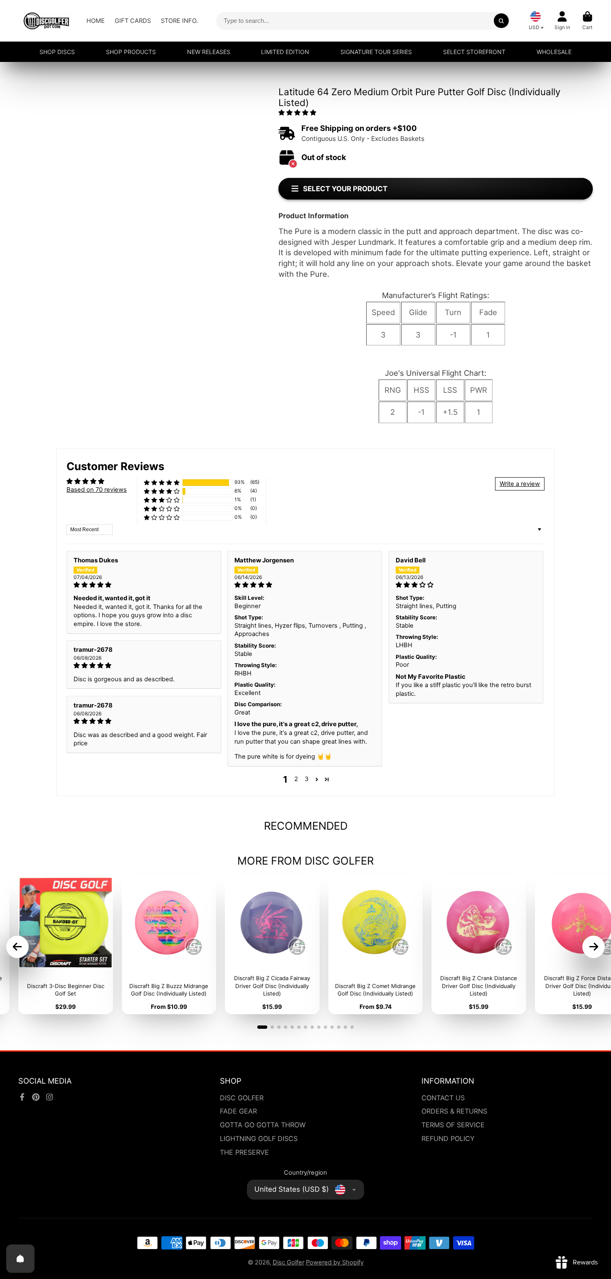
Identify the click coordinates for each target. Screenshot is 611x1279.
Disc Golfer (288, 1262)
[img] (144, 585)
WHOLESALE (554, 51)
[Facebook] (22, 1097)
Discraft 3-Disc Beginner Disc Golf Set (65, 944)
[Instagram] (49, 1097)
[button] (297, 112)
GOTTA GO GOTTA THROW (263, 1125)
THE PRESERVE (244, 1152)
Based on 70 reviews (97, 489)
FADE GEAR (238, 1111)
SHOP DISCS (57, 51)
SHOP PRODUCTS (131, 51)
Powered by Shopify (335, 1262)
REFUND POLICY (448, 1138)
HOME (95, 21)
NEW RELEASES (208, 51)
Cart (587, 20)
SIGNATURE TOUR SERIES (376, 51)
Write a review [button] (520, 484)
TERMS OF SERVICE (453, 1125)
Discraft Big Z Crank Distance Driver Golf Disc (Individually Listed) (478, 944)
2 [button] (296, 779)
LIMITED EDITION (285, 51)
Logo (46, 21)
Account (562, 20)
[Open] (20, 1258)
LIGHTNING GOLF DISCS (259, 1138)
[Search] (501, 20)
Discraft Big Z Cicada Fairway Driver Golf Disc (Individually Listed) (272, 944)
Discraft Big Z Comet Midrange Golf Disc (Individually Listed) (375, 944)
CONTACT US (443, 1098)
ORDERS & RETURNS (454, 1111)
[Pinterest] (35, 1097)
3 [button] (306, 779)
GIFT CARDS (133, 21)
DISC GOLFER (242, 1098)
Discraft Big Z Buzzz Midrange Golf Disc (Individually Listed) (169, 944)
